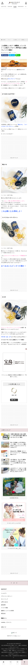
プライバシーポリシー (6, 596)
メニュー (17, 663)
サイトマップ (4, 599)
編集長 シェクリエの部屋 (7, 610)
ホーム (3, 663)
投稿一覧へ (13, 399)
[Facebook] (4, 55)
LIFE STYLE (3, 6)
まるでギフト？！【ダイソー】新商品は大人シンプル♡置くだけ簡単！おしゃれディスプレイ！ (18, 470)
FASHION (10, 6)
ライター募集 (4, 607)
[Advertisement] (14, 23)
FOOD (15, 6)
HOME (3, 39)
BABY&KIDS (21, 6)
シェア (10, 663)
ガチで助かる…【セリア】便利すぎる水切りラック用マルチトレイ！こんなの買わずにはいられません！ (18, 462)
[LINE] (17, 55)
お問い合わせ (4, 602)
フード (9, 39)
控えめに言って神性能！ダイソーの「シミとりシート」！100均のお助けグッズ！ (18, 452)
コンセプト (4, 593)
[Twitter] (12, 55)
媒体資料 (3, 604)
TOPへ (24, 663)
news (15, 52)
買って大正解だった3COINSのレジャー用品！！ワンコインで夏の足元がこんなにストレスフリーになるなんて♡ (18, 445)
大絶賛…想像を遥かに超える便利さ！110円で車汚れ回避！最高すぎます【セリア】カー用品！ (18, 435)
